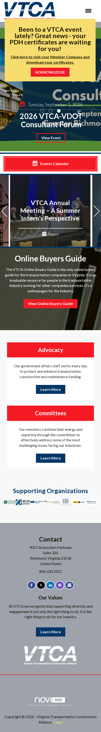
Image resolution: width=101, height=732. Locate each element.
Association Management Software (50, 705)
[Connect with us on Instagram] (59, 585)
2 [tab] (50, 111)
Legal (58, 722)
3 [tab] (59, 111)
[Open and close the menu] (76, 11)
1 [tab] (42, 111)
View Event (51, 137)
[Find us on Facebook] (31, 585)
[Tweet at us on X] (41, 585)
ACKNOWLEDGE (50, 72)
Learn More (50, 389)
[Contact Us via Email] (69, 585)
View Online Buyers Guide (50, 303)
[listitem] (50, 89)
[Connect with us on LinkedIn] (50, 585)
